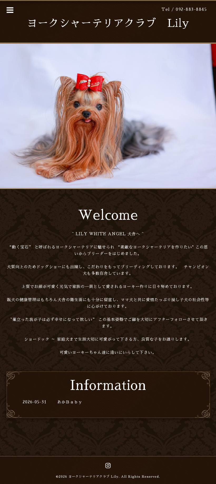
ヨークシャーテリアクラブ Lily (108, 23)
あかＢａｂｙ (69, 402)
